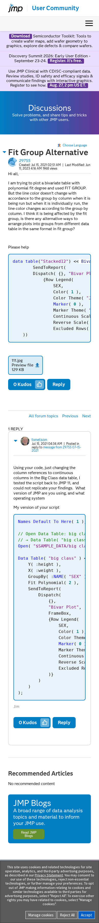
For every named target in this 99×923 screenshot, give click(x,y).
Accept (86, 915)
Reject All (67, 915)
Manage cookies (41, 915)
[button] (4, 152)
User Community (55, 8)
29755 (24, 160)
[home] (13, 8)
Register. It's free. (66, 61)
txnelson (39, 439)
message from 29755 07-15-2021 (56, 449)
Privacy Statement (49, 875)
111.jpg (17, 360)
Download (20, 36)
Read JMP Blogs (29, 834)
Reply (59, 384)
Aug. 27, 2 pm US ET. (68, 85)
